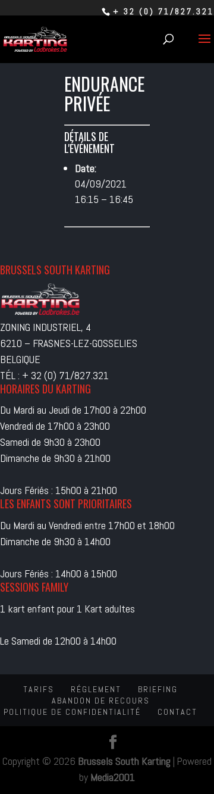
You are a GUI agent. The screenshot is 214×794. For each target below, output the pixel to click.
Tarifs (38, 689)
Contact (177, 712)
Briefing (158, 689)
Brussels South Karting (124, 761)
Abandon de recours (101, 700)
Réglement (96, 689)
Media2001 (112, 777)
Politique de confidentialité (72, 712)
